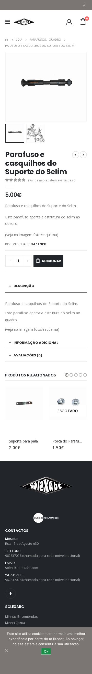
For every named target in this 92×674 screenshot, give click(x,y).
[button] (66, 375)
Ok (46, 651)
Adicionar (51, 260)
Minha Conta (15, 622)
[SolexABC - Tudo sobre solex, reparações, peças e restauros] (24, 21)
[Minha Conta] (69, 22)
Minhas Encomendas (21, 616)
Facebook (11, 593)
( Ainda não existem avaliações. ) (51, 180)
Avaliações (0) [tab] (28, 355)
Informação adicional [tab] (36, 342)
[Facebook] (84, 5)
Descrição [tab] (24, 285)
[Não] (6, 650)
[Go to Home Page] (7, 39)
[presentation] (11, 87)
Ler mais (78, 395)
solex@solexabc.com (21, 567)
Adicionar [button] (35, 395)
